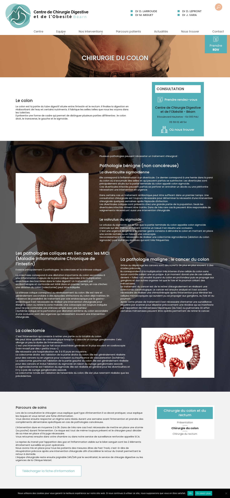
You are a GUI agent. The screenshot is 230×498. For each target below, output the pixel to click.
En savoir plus (204, 493)
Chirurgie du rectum (185, 434)
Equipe (61, 31)
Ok (190, 493)
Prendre (216, 47)
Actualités (161, 31)
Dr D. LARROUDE (146, 11)
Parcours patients (128, 31)
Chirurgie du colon (185, 428)
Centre (38, 31)
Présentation (185, 422)
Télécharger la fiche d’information (48, 471)
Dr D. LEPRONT (192, 11)
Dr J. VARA (189, 15)
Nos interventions (91, 31)
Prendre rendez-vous (181, 99)
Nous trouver (190, 31)
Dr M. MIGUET (144, 15)
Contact (218, 31)
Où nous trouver (181, 129)
